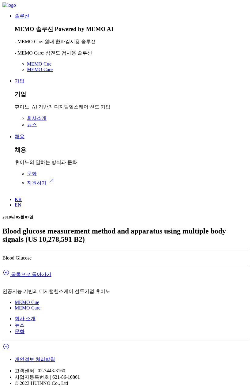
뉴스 (32, 124)
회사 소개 (25, 318)
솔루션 (22, 15)
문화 (32, 173)
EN (18, 204)
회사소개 (37, 118)
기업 (19, 80)
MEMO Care (40, 69)
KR (18, 199)
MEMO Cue (39, 63)
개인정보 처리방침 (35, 359)
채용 (19, 136)
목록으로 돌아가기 (26, 274)
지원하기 (41, 182)
